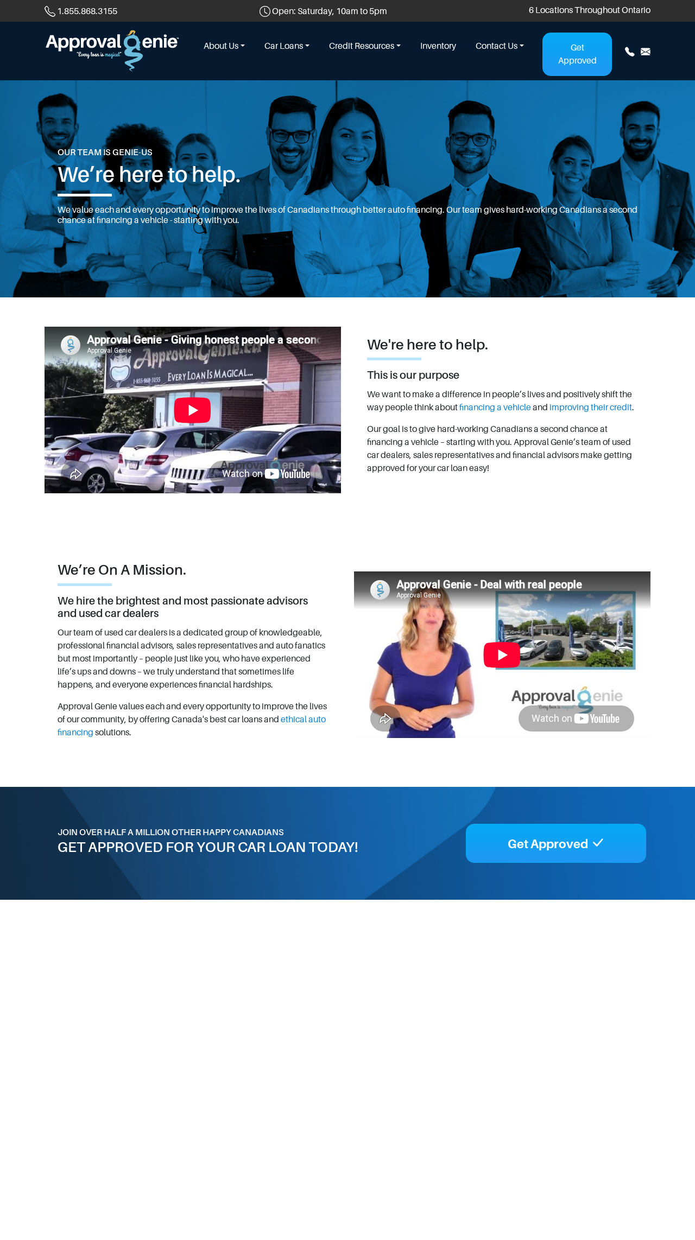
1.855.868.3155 (87, 11)
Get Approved (577, 54)
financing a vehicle (495, 407)
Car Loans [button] (283, 46)
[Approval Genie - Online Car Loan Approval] (112, 50)
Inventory (438, 46)
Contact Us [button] (496, 46)
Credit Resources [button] (361, 46)
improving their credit (590, 407)
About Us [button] (221, 46)
